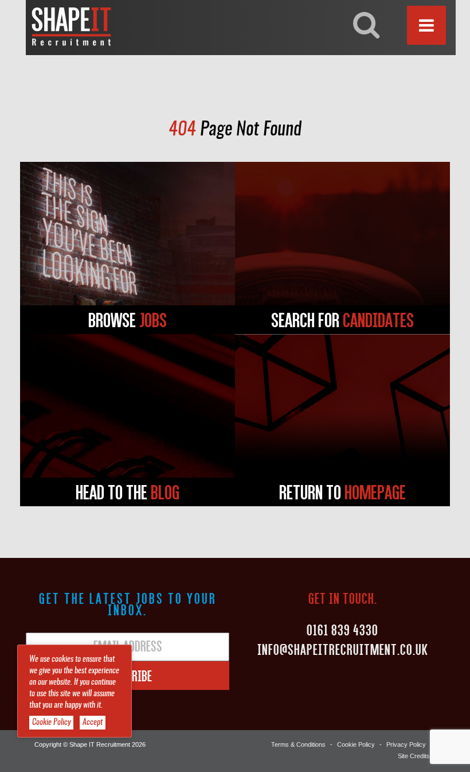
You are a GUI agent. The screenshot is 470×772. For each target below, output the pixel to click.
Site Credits (414, 755)
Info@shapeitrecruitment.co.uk (342, 649)
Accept (93, 723)
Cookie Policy (356, 744)
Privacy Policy (406, 744)
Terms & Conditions (298, 744)
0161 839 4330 (342, 629)
